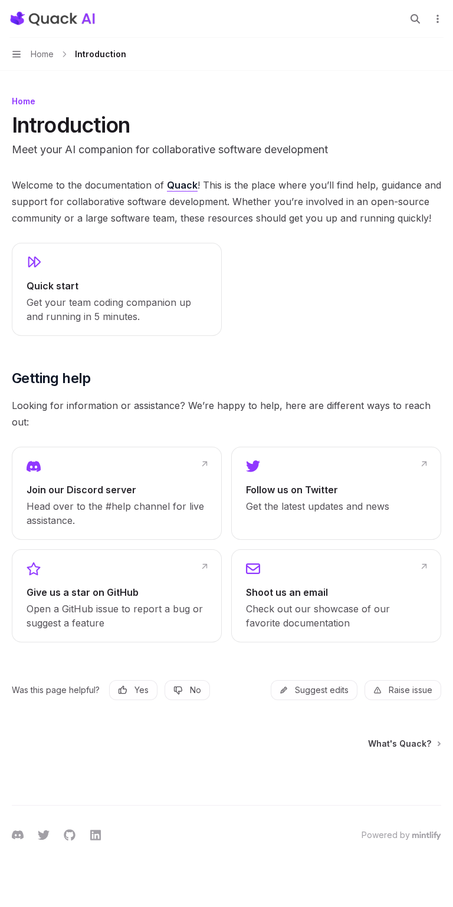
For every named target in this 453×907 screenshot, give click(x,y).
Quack (182, 185)
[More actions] (438, 19)
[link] (117, 289)
